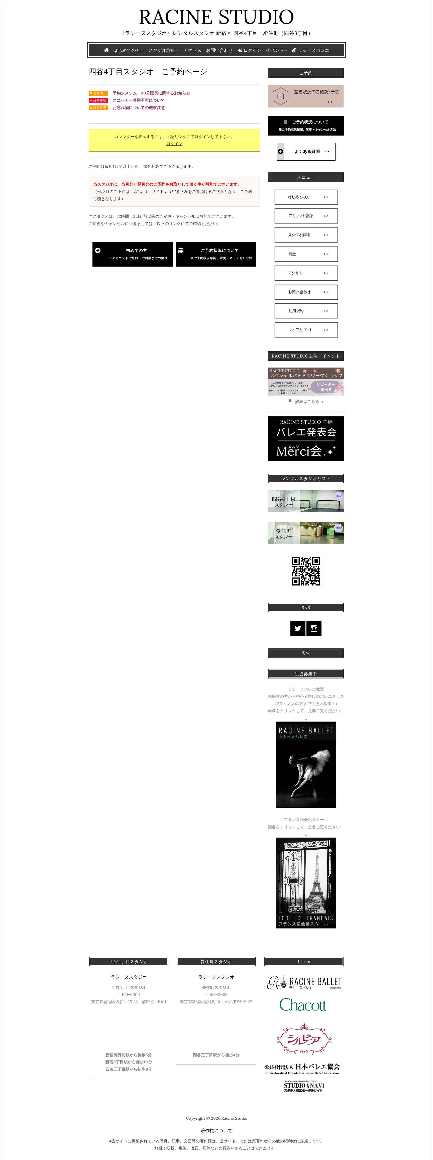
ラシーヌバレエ (312, 50)
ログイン (251, 50)
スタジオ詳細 (161, 50)
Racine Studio (216, 16)
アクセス (192, 50)
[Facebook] (297, 628)
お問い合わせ (219, 50)
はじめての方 (126, 50)
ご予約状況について (219, 254)
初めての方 (138, 254)
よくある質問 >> (312, 152)
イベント (275, 50)
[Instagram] (313, 628)
